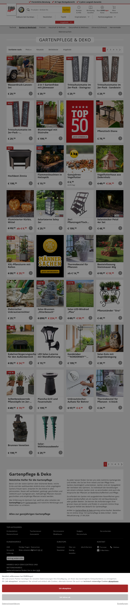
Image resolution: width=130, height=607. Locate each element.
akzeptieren (113, 581)
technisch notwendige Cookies (96, 581)
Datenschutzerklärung (11, 604)
